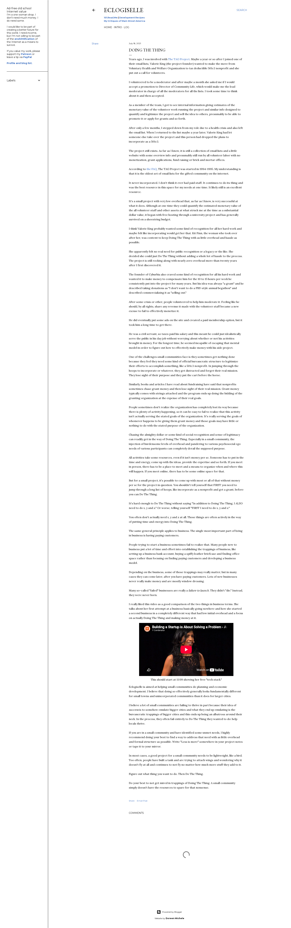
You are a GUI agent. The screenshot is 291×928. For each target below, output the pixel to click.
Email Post (142, 800)
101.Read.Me (111, 17)
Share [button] (95, 43)
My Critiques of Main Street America (124, 21)
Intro (118, 27)
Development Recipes (132, 17)
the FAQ (152, 169)
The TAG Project (179, 59)
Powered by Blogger (172, 912)
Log (126, 27)
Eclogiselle (123, 10)
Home (108, 27)
